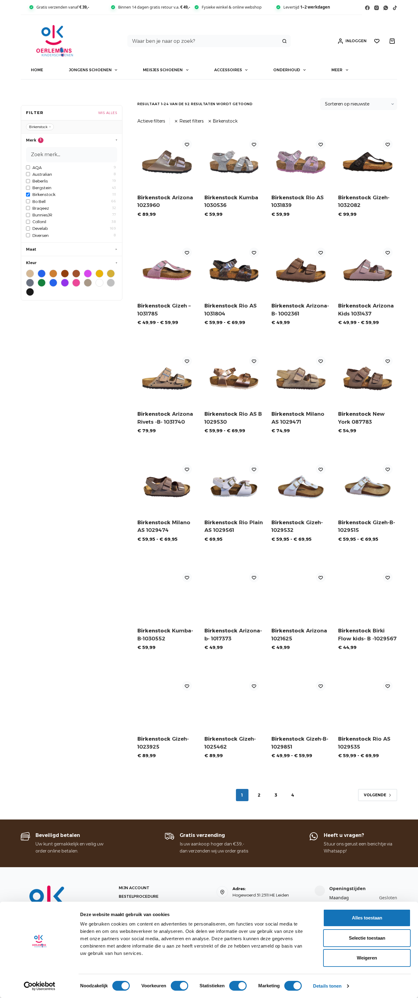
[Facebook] (367, 8)
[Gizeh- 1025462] (233, 703)
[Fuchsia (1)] (88, 274)
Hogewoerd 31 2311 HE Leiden (261, 895)
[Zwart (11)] (30, 292)
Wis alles (108, 113)
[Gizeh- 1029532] (300, 486)
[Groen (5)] (42, 283)
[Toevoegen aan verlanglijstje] (187, 144)
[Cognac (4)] (76, 274)
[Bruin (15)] (65, 274)
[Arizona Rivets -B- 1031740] (166, 378)
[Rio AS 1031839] (300, 161)
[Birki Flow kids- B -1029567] (367, 594)
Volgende (375, 795)
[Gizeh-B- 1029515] (367, 486)
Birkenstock (225, 121)
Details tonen (327, 986)
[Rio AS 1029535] (367, 703)
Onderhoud (286, 70)
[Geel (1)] (99, 274)
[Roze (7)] (76, 283)
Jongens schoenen (90, 70)
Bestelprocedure (139, 896)
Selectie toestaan (367, 938)
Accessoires (228, 70)
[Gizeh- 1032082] (367, 161)
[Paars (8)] (65, 283)
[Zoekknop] (284, 41)
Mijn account (134, 888)
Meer (336, 70)
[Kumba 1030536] (233, 161)
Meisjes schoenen (163, 70)
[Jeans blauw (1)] (53, 283)
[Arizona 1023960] (166, 161)
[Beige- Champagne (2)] (30, 274)
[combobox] (203, 41)
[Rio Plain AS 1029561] (233, 486)
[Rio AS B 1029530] (233, 378)
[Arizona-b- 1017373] (233, 594)
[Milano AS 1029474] (166, 486)
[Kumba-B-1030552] (166, 594)
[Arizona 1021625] (300, 594)
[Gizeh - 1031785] (166, 270)
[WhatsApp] (385, 8)
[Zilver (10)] (111, 283)
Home (37, 70)
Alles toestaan (367, 917)
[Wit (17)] (99, 283)
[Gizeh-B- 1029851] (300, 703)
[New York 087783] (367, 378)
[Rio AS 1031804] (233, 270)
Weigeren (367, 957)
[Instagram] (376, 8)
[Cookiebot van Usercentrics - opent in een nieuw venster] (39, 986)
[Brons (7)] (53, 274)
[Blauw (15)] (42, 274)
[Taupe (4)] (88, 283)
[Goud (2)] (111, 274)
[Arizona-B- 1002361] (300, 270)
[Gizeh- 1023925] (166, 703)
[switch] (179, 986)
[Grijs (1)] (30, 283)
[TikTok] (395, 8)
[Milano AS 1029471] (300, 378)
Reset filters (191, 121)
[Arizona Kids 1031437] (367, 270)
